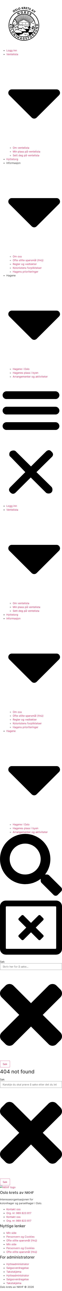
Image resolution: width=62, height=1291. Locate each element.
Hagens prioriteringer (25, 271)
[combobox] (31, 1084)
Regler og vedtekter (25, 264)
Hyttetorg (12, 159)
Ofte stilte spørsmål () (28, 260)
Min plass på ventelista (26, 151)
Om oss (17, 256)
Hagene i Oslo (21, 369)
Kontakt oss (13, 1209)
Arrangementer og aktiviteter (30, 376)
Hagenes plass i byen (25, 372)
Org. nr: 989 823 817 (18, 1213)
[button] (31, 441)
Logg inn (11, 50)
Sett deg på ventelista (26, 155)
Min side (11, 1232)
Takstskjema (13, 1271)
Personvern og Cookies (20, 1236)
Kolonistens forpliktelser (27, 267)
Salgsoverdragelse (17, 1267)
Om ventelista (21, 147)
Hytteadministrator (17, 1264)
